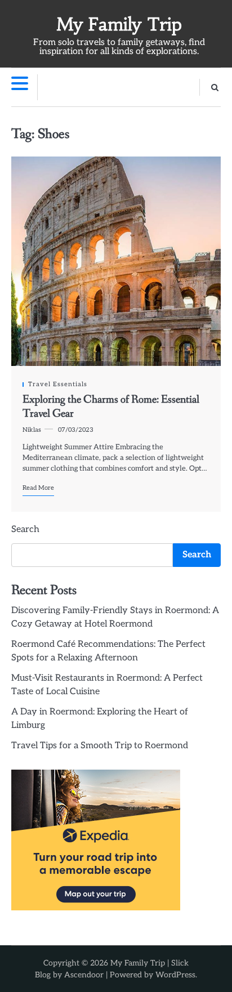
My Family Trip (119, 24)
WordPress (175, 975)
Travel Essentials (57, 384)
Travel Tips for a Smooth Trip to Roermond (99, 745)
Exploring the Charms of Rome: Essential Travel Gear (111, 406)
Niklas (32, 430)
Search (25, 529)
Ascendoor (84, 975)
